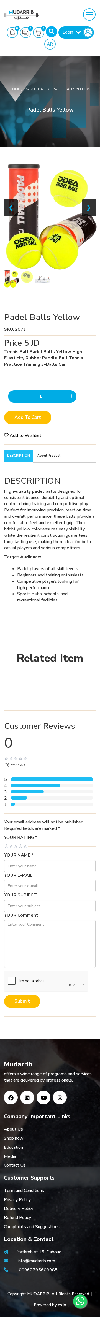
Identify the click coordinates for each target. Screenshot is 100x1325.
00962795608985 (38, 1270)
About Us (13, 1129)
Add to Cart (27, 417)
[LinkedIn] (27, 1097)
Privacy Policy (17, 1200)
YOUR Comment (21, 915)
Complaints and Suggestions (32, 1227)
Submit (22, 1001)
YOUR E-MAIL (18, 875)
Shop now (14, 1138)
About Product (48, 455)
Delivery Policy (18, 1208)
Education (13, 1147)
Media (10, 1156)
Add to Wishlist (25, 435)
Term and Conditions (24, 1191)
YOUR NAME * (19, 855)
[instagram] (60, 1097)
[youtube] (43, 1097)
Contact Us (15, 1165)
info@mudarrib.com (36, 1261)
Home (14, 89)
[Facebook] (11, 1097)
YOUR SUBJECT (20, 895)
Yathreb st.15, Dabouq (39, 1252)
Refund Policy (17, 1218)
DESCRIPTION (18, 455)
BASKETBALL (36, 89)
